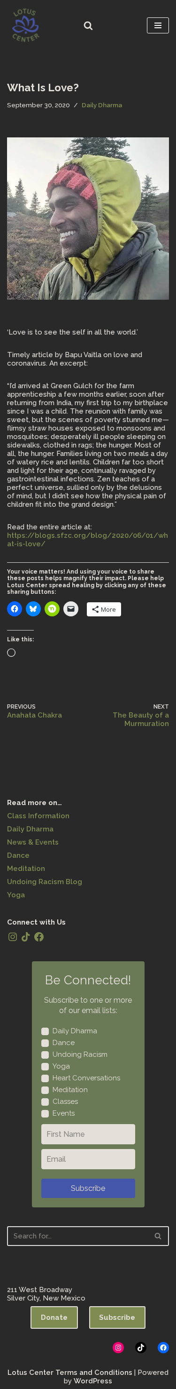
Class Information (38, 816)
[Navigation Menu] (158, 25)
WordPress (93, 1381)
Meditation (26, 868)
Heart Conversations (86, 1078)
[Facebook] (39, 936)
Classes (65, 1101)
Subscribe (88, 1188)
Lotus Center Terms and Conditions (70, 1372)
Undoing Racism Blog (44, 882)
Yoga (16, 895)
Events (64, 1113)
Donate (54, 1317)
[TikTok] (25, 936)
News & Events (33, 842)
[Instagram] (12, 936)
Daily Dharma (102, 105)
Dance (18, 855)
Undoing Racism (80, 1054)
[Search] (88, 25)
